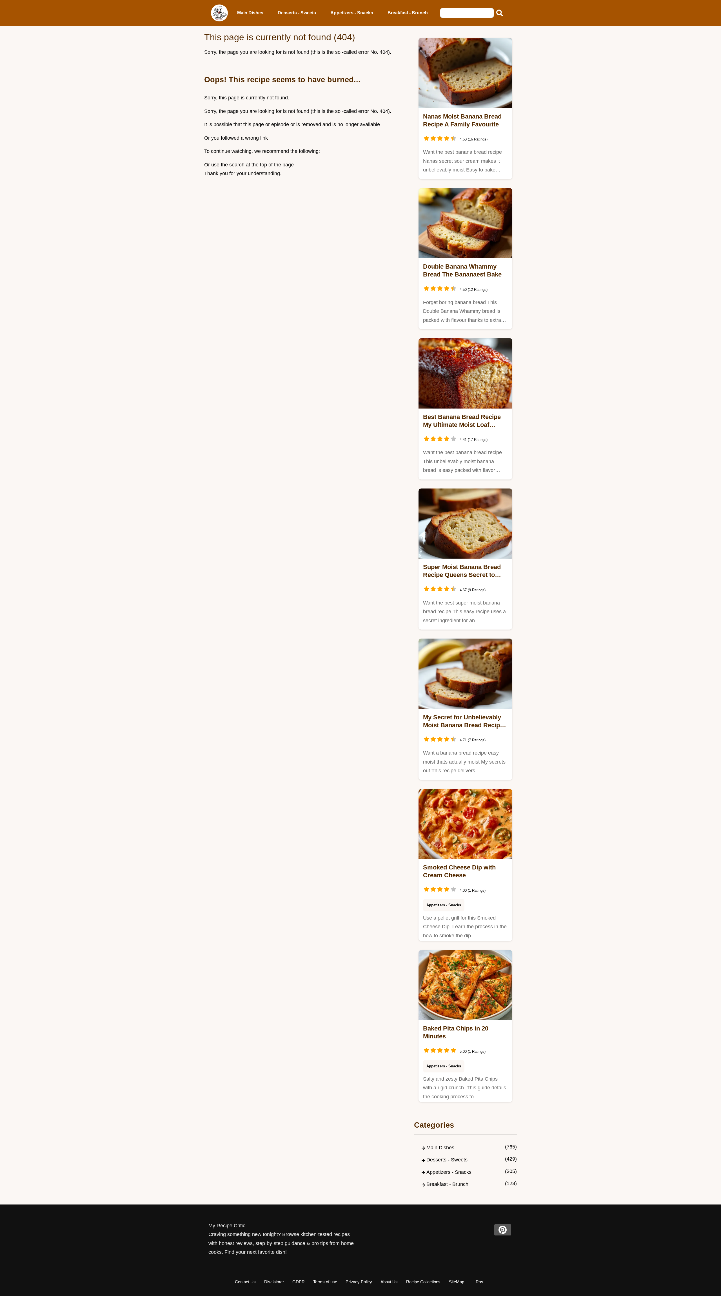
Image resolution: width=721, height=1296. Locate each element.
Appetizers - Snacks (351, 12)
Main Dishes (250, 12)
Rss (479, 1281)
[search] (499, 13)
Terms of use (325, 1281)
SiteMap (456, 1281)
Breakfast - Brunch (408, 12)
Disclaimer (274, 1281)
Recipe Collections (423, 1281)
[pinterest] (502, 1229)
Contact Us (245, 1281)
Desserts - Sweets (297, 12)
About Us (389, 1281)
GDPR (298, 1281)
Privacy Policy (359, 1281)
